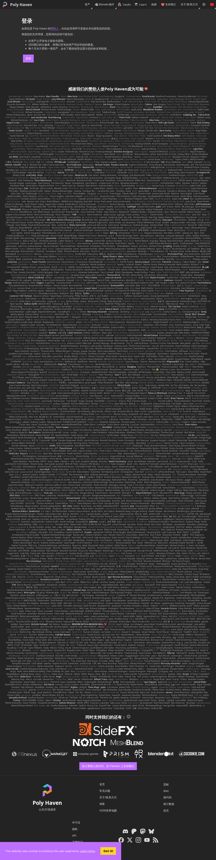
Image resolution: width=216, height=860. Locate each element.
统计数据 (168, 804)
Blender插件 (106, 4)
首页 (102, 784)
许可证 (76, 822)
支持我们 (170, 4)
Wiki (166, 791)
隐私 (75, 829)
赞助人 (55, 28)
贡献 (166, 784)
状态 (166, 810)
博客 (102, 804)
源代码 (167, 797)
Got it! (108, 851)
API (74, 835)
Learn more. (87, 851)
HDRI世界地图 (108, 810)
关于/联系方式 (189, 4)
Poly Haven (21, 4)
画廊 (154, 4)
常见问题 (104, 791)
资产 (87, 4)
